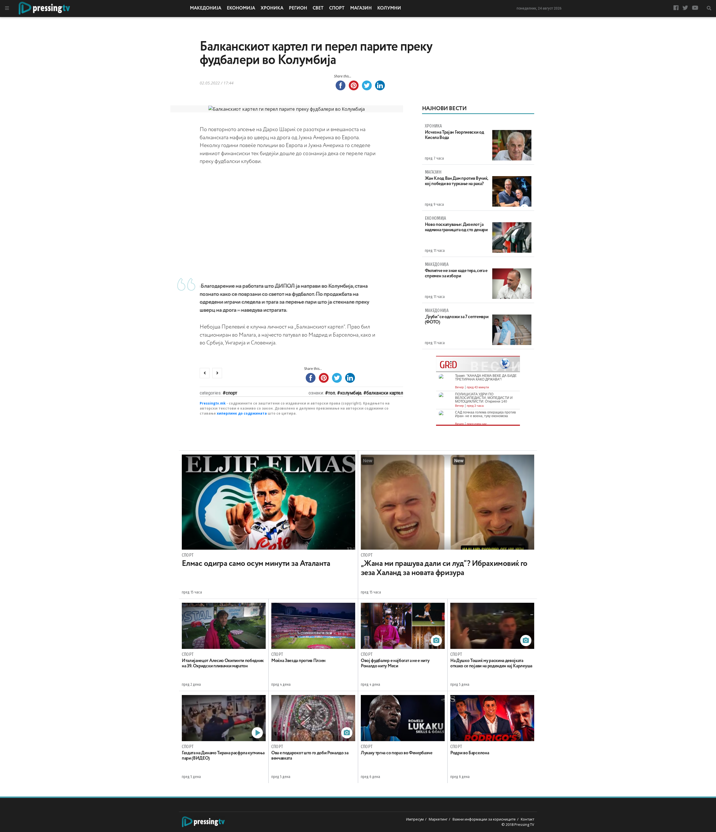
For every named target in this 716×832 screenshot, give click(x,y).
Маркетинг (438, 819)
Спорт (337, 8)
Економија (241, 8)
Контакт (527, 819)
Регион (298, 8)
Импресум (415, 819)
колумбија (350, 393)
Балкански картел (384, 393)
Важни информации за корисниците (484, 819)
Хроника (272, 8)
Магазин (361, 8)
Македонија (205, 8)
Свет (318, 8)
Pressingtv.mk (213, 403)
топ (331, 393)
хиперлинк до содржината (242, 413)
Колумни (389, 8)
